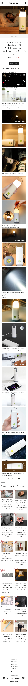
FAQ (14, 657)
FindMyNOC (14, 668)
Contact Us (14, 655)
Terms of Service (14, 666)
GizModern (15, 675)
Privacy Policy (14, 664)
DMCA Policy (14, 661)
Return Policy (14, 659)
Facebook (14, 672)
